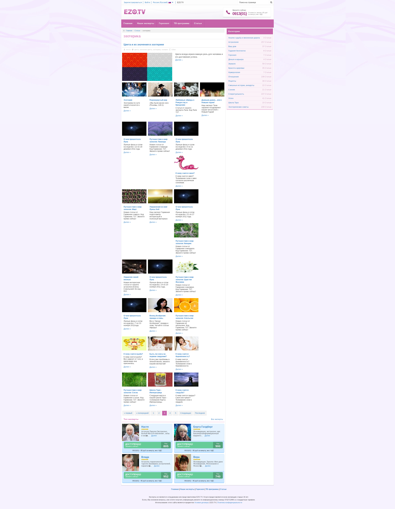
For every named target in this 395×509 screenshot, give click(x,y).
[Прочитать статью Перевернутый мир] (160, 96)
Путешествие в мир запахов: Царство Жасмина (184, 279)
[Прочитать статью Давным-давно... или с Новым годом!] (212, 96)
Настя (145, 426)
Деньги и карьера (235, 59)
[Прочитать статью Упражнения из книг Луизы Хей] (160, 203)
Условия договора (201, 502)
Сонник (231, 90)
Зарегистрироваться (133, 2)
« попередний (142, 413)
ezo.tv (128, 49)
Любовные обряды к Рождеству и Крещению (185, 102)
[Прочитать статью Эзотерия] (134, 96)
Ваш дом (232, 46)
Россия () (160, 2)
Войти (147, 2)
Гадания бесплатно (237, 51)
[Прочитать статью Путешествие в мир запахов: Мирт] (134, 203)
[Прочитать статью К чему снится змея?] (186, 169)
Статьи (198, 23)
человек (165, 49)
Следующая (185, 413)
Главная (128, 23)
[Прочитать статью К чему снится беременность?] (186, 350)
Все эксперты (217, 419)
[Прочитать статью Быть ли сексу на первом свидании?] (160, 350)
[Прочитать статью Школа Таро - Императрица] (160, 386)
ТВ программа (181, 23)
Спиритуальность (236, 94)
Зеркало (232, 64)
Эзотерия (128, 100)
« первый (128, 413)
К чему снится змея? (185, 173)
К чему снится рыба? (133, 354)
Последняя (200, 413)
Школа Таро (233, 103)
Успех (230, 98)
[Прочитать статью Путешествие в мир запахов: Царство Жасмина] (186, 273)
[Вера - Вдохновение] (182, 462)
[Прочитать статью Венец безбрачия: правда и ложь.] (160, 311)
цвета (136, 49)
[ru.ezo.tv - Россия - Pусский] (135, 14)
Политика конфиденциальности (229, 502)
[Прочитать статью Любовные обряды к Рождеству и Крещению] (186, 96)
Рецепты (232, 81)
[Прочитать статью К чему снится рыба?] (134, 350)
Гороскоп (164, 23)
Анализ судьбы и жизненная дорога (244, 38)
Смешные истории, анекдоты (241, 85)
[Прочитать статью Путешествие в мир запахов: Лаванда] (160, 135)
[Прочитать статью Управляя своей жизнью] (134, 273)
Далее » (127, 111)
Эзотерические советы (238, 107)
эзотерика (157, 49)
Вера (196, 457)
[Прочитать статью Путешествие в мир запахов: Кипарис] (186, 237)
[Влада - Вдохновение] (130, 462)
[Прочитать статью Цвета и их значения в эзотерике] (147, 80)
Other (173, 49)
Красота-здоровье (236, 68)
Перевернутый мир (158, 100)
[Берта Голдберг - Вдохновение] (182, 432)
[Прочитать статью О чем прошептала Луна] (134, 135)
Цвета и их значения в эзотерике (144, 44)
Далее (178, 60)
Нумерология (234, 72)
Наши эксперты (145, 23)
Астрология (233, 42)
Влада (145, 457)
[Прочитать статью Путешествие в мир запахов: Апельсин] (186, 311)
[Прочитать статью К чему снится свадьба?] (186, 386)
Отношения (233, 77)
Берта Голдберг (203, 426)
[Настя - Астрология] (130, 432)
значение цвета (146, 49)
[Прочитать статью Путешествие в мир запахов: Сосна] (134, 386)
